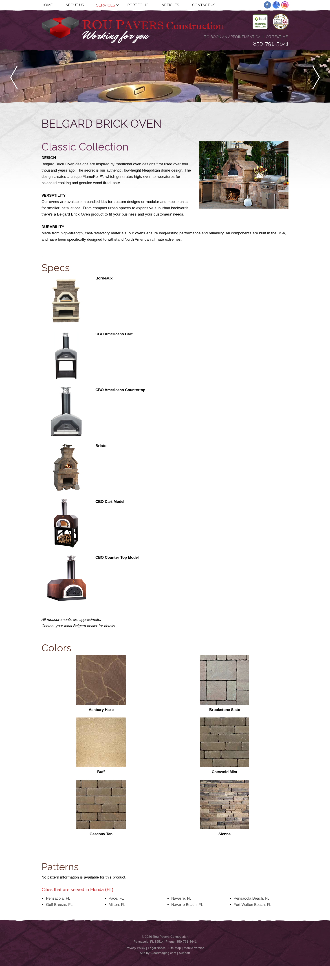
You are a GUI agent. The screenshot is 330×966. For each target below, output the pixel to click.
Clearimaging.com (163, 953)
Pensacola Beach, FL (251, 898)
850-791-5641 (270, 43)
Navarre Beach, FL (187, 905)
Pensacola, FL (58, 898)
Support (184, 953)
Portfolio (138, 5)
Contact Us (204, 5)
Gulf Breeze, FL (59, 905)
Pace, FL (116, 898)
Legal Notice (157, 948)
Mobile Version (194, 948)
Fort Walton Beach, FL (252, 905)
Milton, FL (117, 905)
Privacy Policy (135, 948)
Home (47, 5)
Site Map (174, 948)
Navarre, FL (181, 898)
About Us (75, 5)
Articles (170, 5)
